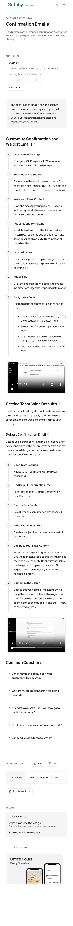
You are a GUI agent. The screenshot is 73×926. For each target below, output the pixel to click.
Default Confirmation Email (27, 80)
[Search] (57, 4)
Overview (14, 62)
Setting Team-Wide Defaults (25, 74)
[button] (64, 4)
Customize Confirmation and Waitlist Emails (33, 68)
